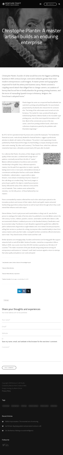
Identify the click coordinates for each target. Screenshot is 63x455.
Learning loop (15, 405)
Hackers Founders (7, 279)
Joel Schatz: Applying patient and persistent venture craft (23, 426)
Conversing (6, 405)
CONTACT (51, 4)
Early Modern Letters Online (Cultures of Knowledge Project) (17, 262)
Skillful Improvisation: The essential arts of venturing (21, 421)
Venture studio (44, 405)
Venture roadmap (33, 405)
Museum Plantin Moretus (8, 268)
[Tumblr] (24, 291)
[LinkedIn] (19, 291)
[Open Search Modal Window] (59, 4)
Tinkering (32, 24)
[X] (28, 291)
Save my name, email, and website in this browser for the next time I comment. (29, 342)
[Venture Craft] (12, 4)
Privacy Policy (6, 391)
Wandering (53, 405)
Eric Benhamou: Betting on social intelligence (19, 430)
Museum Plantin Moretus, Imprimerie (11, 273)
